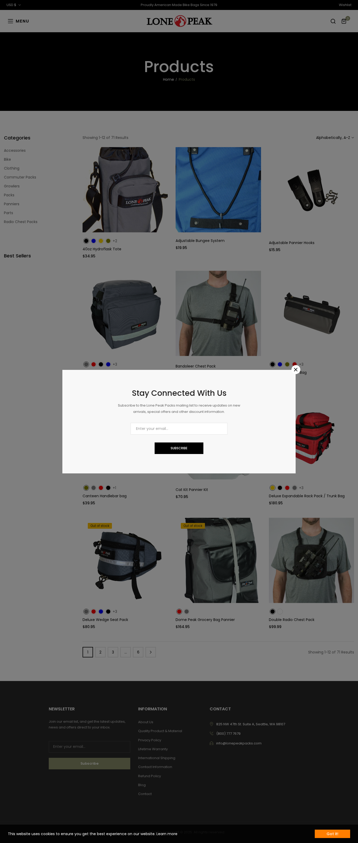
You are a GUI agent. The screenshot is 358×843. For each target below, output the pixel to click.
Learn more (166, 833)
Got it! (332, 833)
